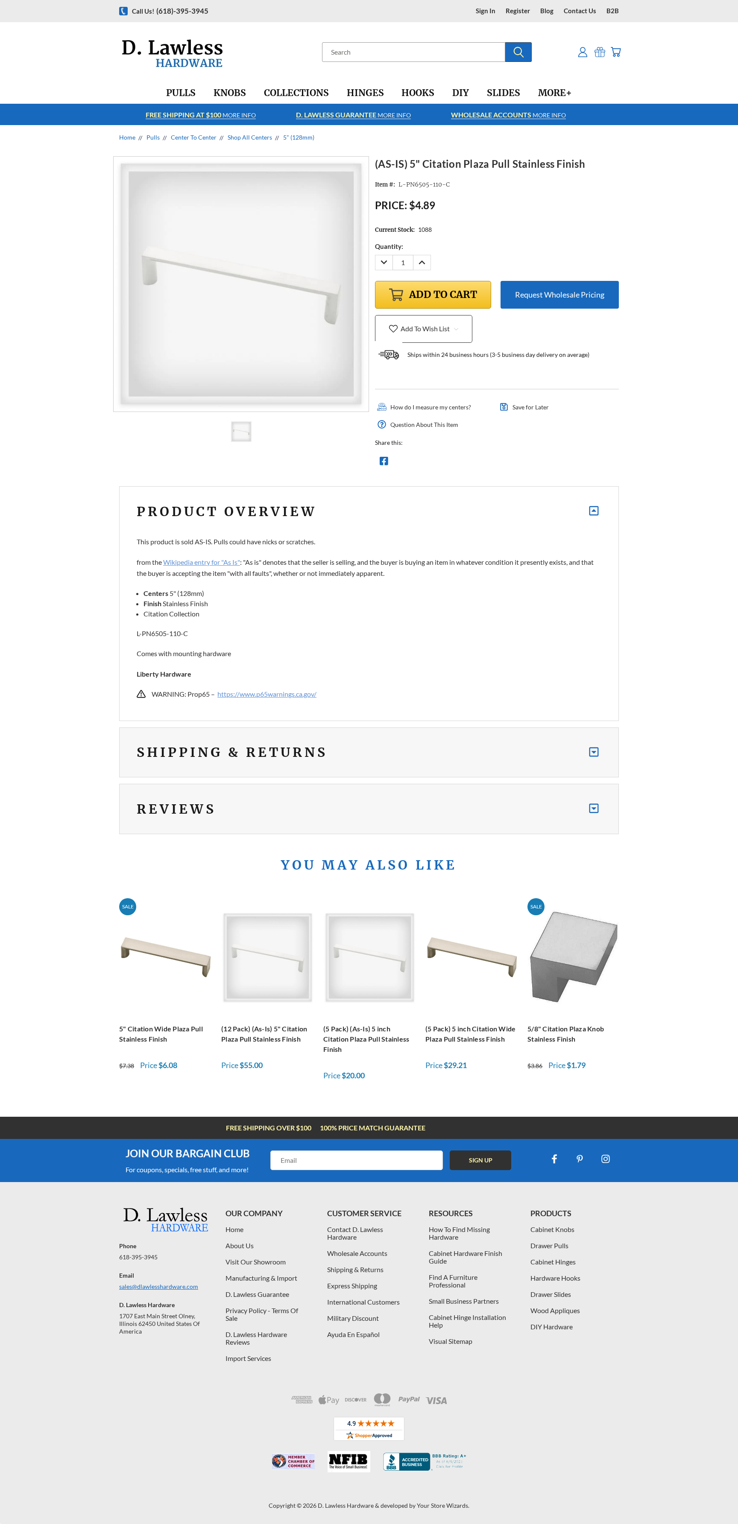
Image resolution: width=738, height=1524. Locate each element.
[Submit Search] (518, 52)
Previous (715, 1497)
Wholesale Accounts (357, 1253)
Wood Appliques (555, 1310)
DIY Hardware (551, 1327)
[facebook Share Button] (384, 463)
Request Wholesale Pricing (559, 294)
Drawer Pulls (549, 1245)
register (518, 11)
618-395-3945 (138, 1257)
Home (234, 1229)
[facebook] (554, 1159)
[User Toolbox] (582, 52)
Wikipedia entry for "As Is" (201, 562)
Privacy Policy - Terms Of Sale (262, 1314)
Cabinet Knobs (552, 1229)
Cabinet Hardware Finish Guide (465, 1257)
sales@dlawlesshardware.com (158, 1286)
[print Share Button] (445, 463)
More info (201, 115)
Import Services (248, 1358)
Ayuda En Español (353, 1334)
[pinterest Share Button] (476, 463)
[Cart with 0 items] (615, 52)
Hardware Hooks (555, 1278)
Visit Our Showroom (256, 1262)
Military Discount (353, 1318)
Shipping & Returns (355, 1269)
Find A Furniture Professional (453, 1281)
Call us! (170, 10)
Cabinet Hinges (553, 1262)
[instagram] (605, 1159)
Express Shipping (352, 1286)
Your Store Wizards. (443, 1505)
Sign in (485, 11)
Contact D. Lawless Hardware (355, 1233)
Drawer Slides (550, 1294)
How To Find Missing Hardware (459, 1233)
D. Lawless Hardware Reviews (256, 1338)
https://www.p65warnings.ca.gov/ (266, 694)
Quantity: (389, 246)
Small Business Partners (464, 1301)
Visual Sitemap (450, 1341)
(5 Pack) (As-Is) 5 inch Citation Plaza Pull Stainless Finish (366, 1039)
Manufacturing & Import (261, 1278)
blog (547, 11)
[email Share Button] (415, 463)
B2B (612, 11)
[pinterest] (580, 1159)
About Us (240, 1245)
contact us (580, 11)
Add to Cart (166, 956)
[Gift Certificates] (599, 52)
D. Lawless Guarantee (257, 1294)
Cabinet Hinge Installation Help (467, 1321)
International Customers (363, 1302)
